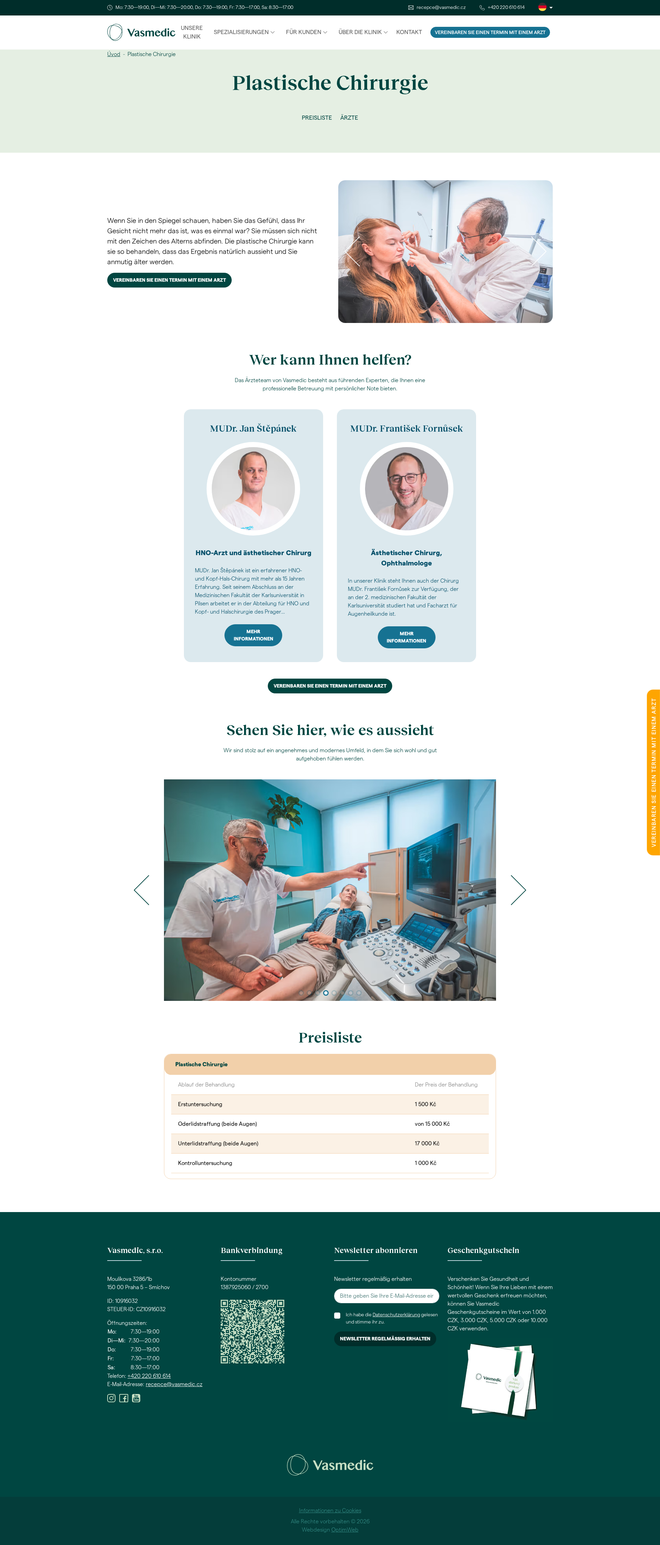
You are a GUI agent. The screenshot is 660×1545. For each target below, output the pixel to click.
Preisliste (317, 118)
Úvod (113, 54)
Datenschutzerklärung (396, 1314)
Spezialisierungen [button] (241, 32)
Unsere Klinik (192, 32)
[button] (141, 890)
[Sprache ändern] (545, 8)
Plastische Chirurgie (201, 1064)
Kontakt (409, 32)
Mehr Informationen (253, 635)
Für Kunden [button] (303, 32)
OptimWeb (345, 1530)
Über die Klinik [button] (360, 32)
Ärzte (349, 118)
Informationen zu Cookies (330, 1510)
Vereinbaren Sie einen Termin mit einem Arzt (490, 32)
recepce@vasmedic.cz (441, 7)
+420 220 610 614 (506, 7)
